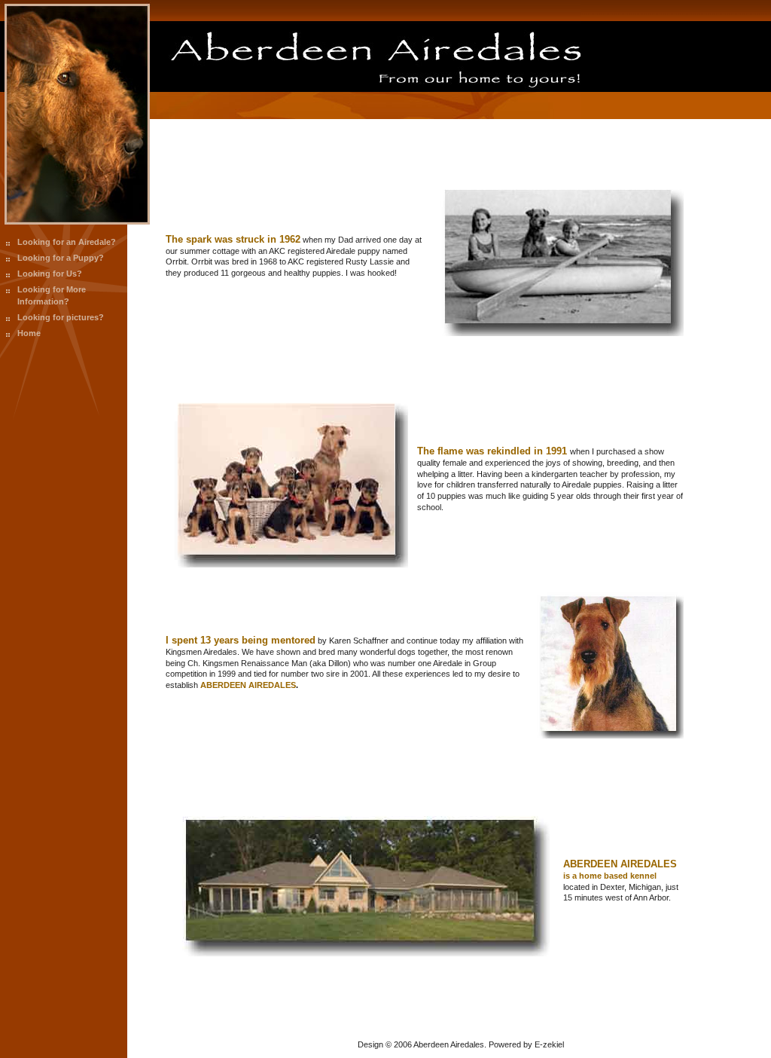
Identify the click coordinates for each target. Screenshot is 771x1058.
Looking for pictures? (60, 317)
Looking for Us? (49, 273)
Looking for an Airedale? (66, 241)
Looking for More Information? (51, 295)
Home (29, 333)
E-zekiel (549, 1044)
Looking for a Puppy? (60, 257)
